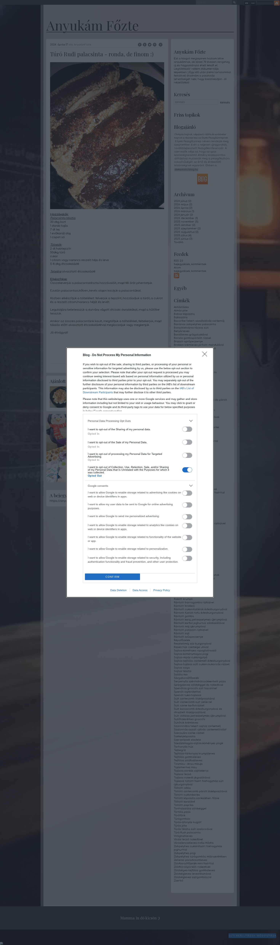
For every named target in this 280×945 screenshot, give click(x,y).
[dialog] (140, 472)
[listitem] (140, 421)
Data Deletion (118, 590)
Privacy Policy (161, 590)
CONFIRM (113, 576)
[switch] (187, 429)
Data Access (140, 590)
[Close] (206, 355)
